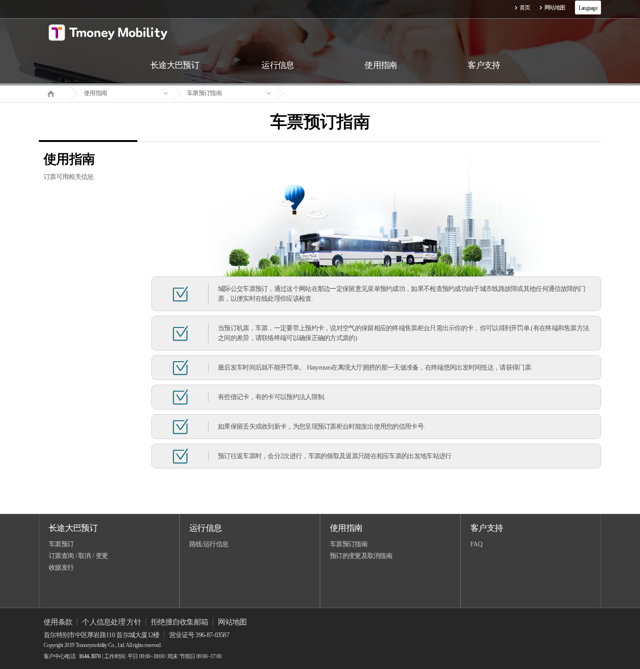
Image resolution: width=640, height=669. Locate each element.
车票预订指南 (204, 93)
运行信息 (205, 528)
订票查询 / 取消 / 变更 (78, 555)
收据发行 (61, 567)
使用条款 (58, 622)
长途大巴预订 (73, 528)
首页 (525, 7)
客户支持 (486, 528)
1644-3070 (89, 656)
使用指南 (95, 93)
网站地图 (555, 7)
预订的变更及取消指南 (361, 555)
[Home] (54, 93)
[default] (327, 93)
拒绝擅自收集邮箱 (179, 622)
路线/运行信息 (208, 544)
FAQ (476, 544)
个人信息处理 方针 (111, 622)
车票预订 (61, 544)
